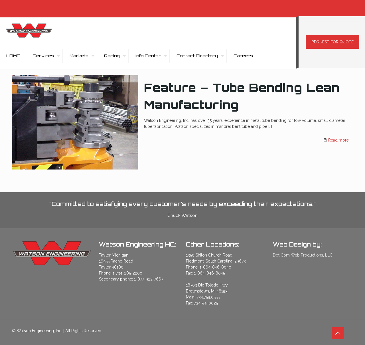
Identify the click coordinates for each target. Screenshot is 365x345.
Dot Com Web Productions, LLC (302, 255)
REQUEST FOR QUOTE (332, 42)
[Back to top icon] (338, 333)
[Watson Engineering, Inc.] (29, 30)
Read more (338, 140)
